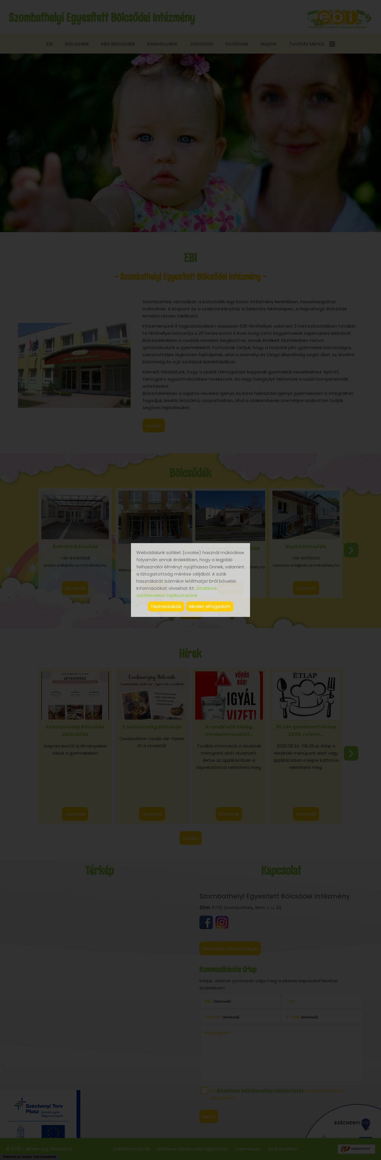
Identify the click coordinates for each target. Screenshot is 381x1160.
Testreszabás (166, 606)
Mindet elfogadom (209, 606)
